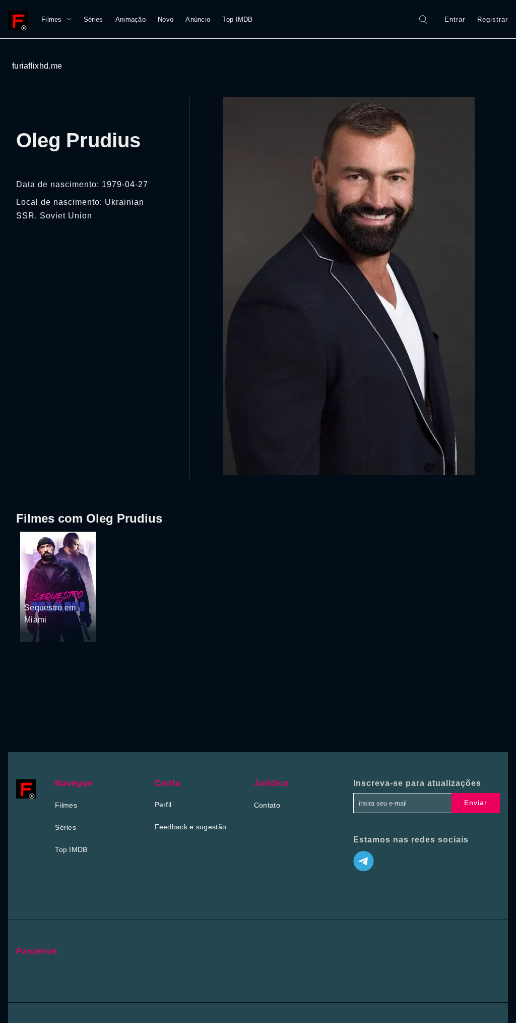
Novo (165, 19)
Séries (93, 19)
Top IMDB (237, 19)
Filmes (51, 19)
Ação (68, 588)
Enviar (475, 803)
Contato (267, 805)
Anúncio (197, 19)
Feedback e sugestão (191, 827)
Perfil (163, 805)
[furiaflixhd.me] (20, 19)
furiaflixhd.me (37, 66)
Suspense (40, 588)
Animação (130, 19)
